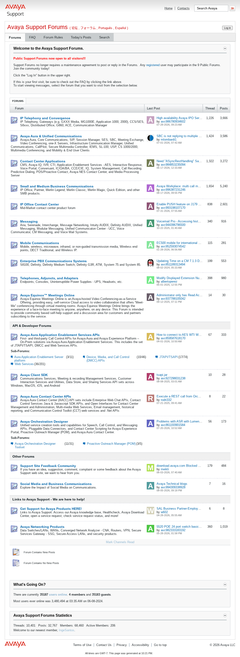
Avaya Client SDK (34, 375)
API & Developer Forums (31, 326)
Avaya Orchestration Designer (44, 421)
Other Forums (23, 456)
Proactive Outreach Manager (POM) (111, 443)
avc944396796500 (173, 225)
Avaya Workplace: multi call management (185, 186)
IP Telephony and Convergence (45, 118)
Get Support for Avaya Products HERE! (51, 509)
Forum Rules (53, 37)
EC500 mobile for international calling (182, 243)
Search (104, 37)
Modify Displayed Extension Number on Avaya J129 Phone (197, 278)
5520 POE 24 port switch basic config (182, 526)
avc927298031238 (173, 378)
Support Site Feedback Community (48, 466)
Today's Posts (81, 37)
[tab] (18, 101)
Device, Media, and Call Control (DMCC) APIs (107, 358)
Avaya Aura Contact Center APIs (45, 396)
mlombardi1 (168, 139)
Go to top (160, 645)
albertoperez (169, 281)
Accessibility (140, 645)
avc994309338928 (173, 487)
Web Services (24, 364)
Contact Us (104, 645)
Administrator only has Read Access (181, 295)
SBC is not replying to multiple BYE (181, 136)
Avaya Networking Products (42, 527)
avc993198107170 (173, 207)
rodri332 (166, 400)
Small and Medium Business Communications (57, 186)
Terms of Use (82, 645)
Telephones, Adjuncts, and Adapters (49, 278)
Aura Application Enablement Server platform (38, 358)
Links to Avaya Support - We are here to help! (48, 499)
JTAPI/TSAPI (168, 357)
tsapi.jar (162, 375)
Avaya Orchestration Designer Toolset (35, 445)
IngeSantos (66, 630)
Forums (15, 37)
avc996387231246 (173, 189)
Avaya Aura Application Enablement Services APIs (60, 335)
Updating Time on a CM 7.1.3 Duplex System (187, 261)
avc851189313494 (173, 264)
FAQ (32, 37)
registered (153, 65)
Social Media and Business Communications (56, 484)
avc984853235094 (173, 164)
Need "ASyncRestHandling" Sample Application (189, 161)
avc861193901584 (173, 425)
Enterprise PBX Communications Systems (53, 261)
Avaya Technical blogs (172, 483)
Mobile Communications (39, 243)
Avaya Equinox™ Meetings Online (47, 295)
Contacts (183, 8)
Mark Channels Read (120, 542)
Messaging (29, 221)
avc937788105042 (173, 298)
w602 (164, 512)
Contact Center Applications (42, 161)
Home (168, 8)
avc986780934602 (173, 121)
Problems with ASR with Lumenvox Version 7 (187, 421)
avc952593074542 (173, 246)
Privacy (121, 645)
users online (58, 594)
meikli (165, 469)
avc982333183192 (173, 530)
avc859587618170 (173, 338)
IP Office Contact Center (39, 204)
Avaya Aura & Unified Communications (51, 136)
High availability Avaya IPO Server (180, 118)
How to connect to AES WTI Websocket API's (188, 334)
